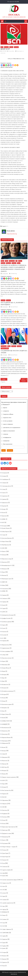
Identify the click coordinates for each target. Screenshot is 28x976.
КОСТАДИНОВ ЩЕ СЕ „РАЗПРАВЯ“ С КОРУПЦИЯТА (13, 304)
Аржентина (4, 496)
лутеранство (6, 411)
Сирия (3, 896)
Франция (4, 959)
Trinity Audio (16, 58)
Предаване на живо (6, 833)
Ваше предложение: (7, 444)
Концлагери (5, 734)
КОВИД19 (4, 724)
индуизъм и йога (7, 417)
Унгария (4, 952)
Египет (3, 628)
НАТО (3, 780)
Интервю (4, 674)
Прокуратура (5, 837)
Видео (2, 261)
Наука (3, 784)
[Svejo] (13, 65)
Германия (4, 595)
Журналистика (5, 645)
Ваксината (4, 562)
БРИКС (4, 519)
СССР (3, 926)
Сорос (19, 263)
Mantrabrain (14, 974)
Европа (4, 625)
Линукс (4, 915)
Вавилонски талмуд (6, 559)
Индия (3, 671)
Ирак (3, 678)
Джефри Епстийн (6, 618)
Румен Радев (5, 856)
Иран (3, 681)
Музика (4, 774)
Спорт (3, 922)
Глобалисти (4, 598)
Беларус (4, 509)
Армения (4, 499)
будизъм (5, 407)
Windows (4, 912)
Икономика (4, 664)
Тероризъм (4, 939)
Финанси (4, 956)
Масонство (4, 760)
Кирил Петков (5, 541)
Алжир (3, 489)
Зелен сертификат (6, 651)
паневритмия (6, 441)
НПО (3, 548)
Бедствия (4, 506)
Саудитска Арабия (4, 348)
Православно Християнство (8, 827)
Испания (4, 688)
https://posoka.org (12, 234)
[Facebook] (2, 65)
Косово (3, 747)
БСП (2, 47)
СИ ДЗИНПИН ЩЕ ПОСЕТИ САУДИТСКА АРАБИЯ (14, 352)
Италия (3, 698)
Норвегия (4, 793)
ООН (3, 807)
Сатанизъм (4, 866)
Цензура (4, 555)
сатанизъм (5, 434)
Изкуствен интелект (7, 658)
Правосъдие (5, 830)
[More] (17, 65)
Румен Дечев (11, 51)
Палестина (4, 810)
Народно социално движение (9, 777)
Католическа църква (7, 704)
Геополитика (11, 261)
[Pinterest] (4, 65)
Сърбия (4, 936)
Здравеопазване (5, 648)
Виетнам (4, 575)
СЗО (3, 889)
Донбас (4, 948)
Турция (4, 942)
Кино (3, 711)
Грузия (3, 605)
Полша (3, 820)
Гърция (4, 608)
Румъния (4, 860)
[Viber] (8, 65)
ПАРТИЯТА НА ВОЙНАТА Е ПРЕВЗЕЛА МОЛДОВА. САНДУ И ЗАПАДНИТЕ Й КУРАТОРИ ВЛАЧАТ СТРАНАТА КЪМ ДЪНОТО (13, 268)
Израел (3, 661)
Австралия (4, 473)
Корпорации (5, 741)
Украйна (4, 946)
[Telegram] (11, 65)
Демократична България (7, 615)
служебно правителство (7, 903)
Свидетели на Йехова (8, 414)
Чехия (3, 965)
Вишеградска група (6, 578)
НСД (3, 797)
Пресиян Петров (14, 307)
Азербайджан (5, 479)
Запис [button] (3, 450)
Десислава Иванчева (7, 538)
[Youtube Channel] (10, 463)
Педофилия (4, 813)
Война (6, 261)
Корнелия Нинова (6, 737)
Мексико (4, 764)
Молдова (3, 263)
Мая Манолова (5, 545)
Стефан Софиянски (6, 929)
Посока (14, 14)
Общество (8, 263)
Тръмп (3, 875)
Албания (4, 482)
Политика (16, 47)
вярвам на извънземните (9, 431)
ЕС (16, 261)
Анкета (3, 492)
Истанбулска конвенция (7, 691)
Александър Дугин (6, 486)
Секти (3, 886)
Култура (4, 750)
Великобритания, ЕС (7, 565)
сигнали (4, 893)
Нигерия (4, 787)
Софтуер (4, 909)
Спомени (4, 919)
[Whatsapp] (6, 65)
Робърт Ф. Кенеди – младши (8, 846)
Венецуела (4, 569)
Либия (3, 754)
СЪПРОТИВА (5, 932)
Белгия (3, 512)
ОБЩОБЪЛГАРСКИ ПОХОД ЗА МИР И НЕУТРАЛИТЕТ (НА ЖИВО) (5, 379)
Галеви (3, 535)
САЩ (3, 873)
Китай (9, 346)
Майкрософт (5, 743)
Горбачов (4, 602)
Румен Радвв (5, 853)
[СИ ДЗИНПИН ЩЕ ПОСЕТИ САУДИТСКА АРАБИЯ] (14, 336)
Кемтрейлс (4, 707)
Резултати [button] (10, 450)
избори (11, 47)
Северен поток (5, 883)
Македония (4, 757)
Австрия (4, 476)
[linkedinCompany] (5, 463)
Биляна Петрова (6, 528)
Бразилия (4, 516)
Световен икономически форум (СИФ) (11, 880)
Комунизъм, (5, 731)
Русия (3, 863)
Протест (4, 551)
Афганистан (5, 502)
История (4, 694)
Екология (4, 631)
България (6, 47)
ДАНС (3, 611)
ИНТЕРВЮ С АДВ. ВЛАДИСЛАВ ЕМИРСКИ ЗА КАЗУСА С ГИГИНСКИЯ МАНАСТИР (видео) (24, 379)
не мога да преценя (7, 421)
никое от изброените (8, 424)
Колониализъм (5, 727)
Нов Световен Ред (6, 790)
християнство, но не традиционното (11, 427)
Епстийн (4, 635)
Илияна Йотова (5, 668)
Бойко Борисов (5, 531)
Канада (3, 701)
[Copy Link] (15, 65)
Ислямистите (5, 684)
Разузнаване (5, 843)
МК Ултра (4, 767)
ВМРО (3, 582)
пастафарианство (7, 437)
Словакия (4, 899)
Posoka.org (14, 273)
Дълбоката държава (6, 621)
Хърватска (4, 962)
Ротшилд (4, 850)
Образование (5, 800)
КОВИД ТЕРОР (6, 721)
